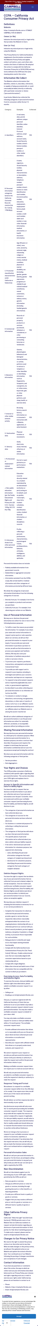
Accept (19, 1316)
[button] (35, 1297)
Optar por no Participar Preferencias (8, 1322)
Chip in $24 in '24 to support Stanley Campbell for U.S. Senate (19, 2)
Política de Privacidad (27, 1322)
